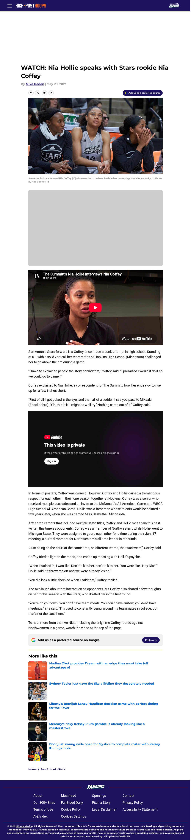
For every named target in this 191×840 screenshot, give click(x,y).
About (37, 796)
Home (32, 769)
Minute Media (24, 826)
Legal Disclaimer (104, 809)
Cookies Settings (73, 816)
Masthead (68, 796)
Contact (128, 796)
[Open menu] (9, 5)
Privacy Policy (133, 802)
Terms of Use (43, 809)
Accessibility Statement (140, 809)
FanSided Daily (72, 802)
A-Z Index (40, 816)
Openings (99, 796)
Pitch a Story (101, 802)
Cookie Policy (71, 809)
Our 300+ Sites (44, 802)
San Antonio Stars (52, 769)
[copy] (51, 92)
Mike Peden (35, 84)
